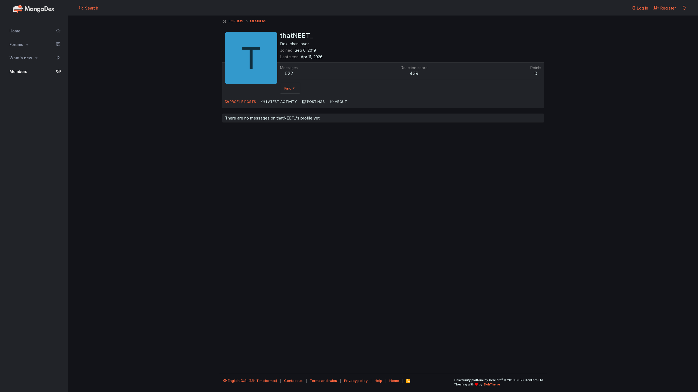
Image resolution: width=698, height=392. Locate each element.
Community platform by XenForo (499, 380)
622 (289, 73)
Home (15, 31)
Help (378, 380)
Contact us (293, 380)
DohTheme (492, 384)
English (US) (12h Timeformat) (252, 380)
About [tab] (341, 101)
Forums (16, 44)
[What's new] (684, 8)
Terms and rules (323, 380)
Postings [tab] (316, 101)
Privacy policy (356, 380)
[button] (27, 44)
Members (18, 71)
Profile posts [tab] (243, 101)
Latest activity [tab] (281, 101)
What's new (21, 58)
